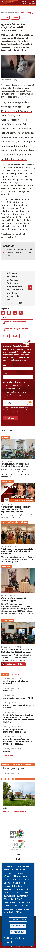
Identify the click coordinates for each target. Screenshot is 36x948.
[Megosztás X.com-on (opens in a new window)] (21, 313)
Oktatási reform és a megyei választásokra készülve (13, 769)
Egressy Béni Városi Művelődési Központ (14, 322)
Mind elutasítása (18, 926)
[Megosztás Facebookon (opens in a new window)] (9, 313)
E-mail (5, 374)
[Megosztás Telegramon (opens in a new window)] (15, 313)
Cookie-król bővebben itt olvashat (15, 940)
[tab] (5, 674)
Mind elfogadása (18, 932)
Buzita (15, 18)
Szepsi (5, 18)
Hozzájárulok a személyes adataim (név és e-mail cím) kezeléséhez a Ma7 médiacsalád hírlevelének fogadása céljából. (17, 388)
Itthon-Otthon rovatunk (13, 812)
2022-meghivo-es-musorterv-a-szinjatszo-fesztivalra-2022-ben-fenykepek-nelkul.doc (19, 252)
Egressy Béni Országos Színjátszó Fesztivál (16, 329)
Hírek (18, 859)
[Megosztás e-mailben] (3, 313)
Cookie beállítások (18, 919)
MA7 (18, 854)
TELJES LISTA (9, 755)
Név (4, 365)
